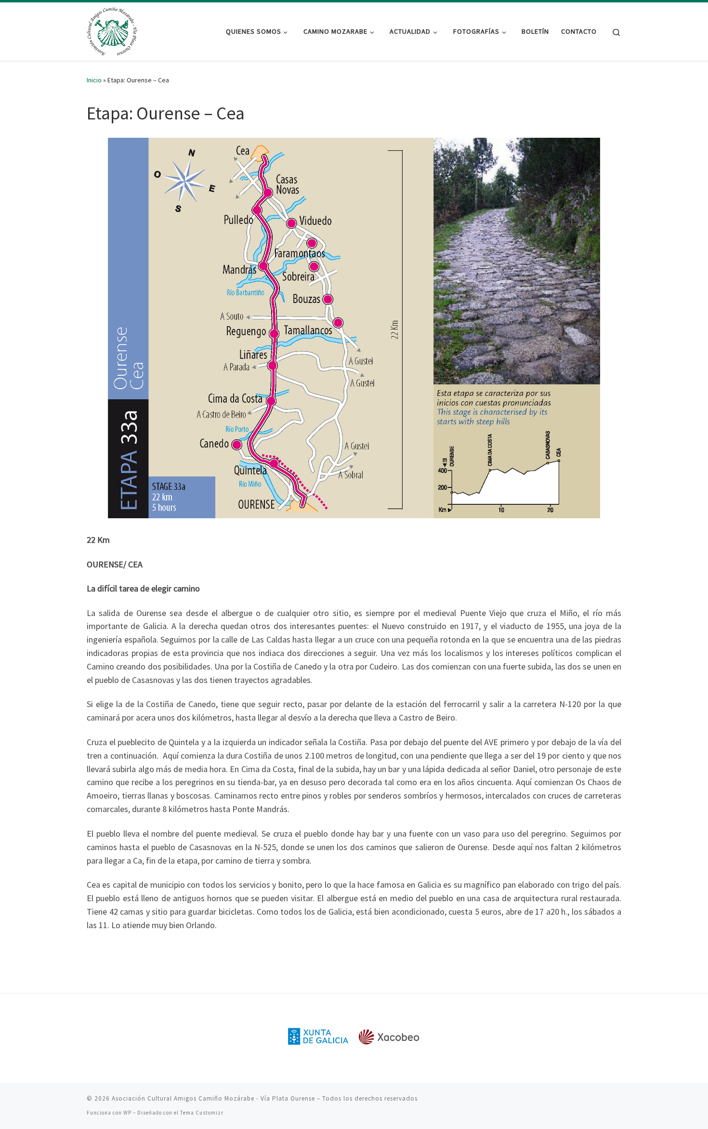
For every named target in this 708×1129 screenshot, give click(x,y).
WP (127, 1112)
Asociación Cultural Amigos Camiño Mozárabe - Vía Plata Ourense (213, 1098)
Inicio (94, 80)
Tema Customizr (201, 1112)
